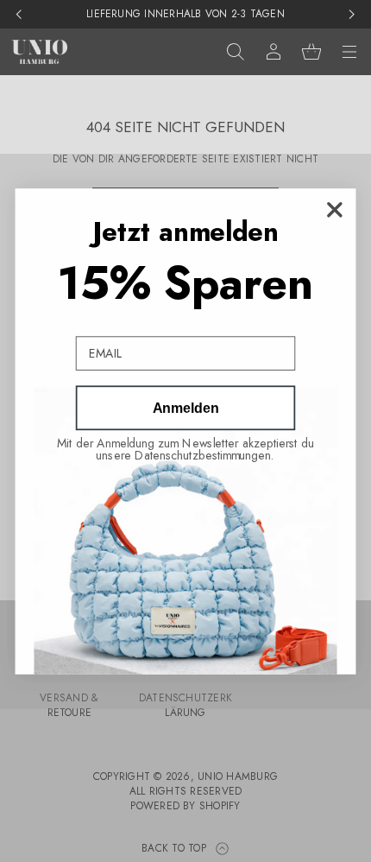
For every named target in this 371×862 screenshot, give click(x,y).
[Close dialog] (334, 209)
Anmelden (185, 407)
